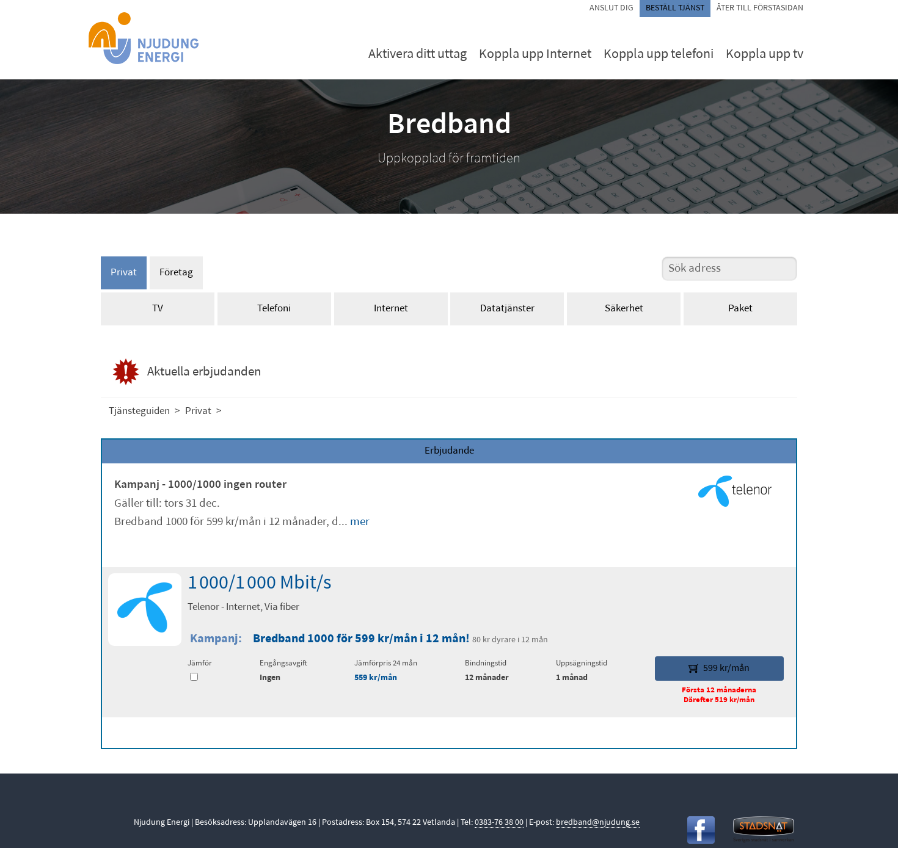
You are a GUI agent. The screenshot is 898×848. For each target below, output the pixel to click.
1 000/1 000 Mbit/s (259, 583)
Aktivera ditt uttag (417, 55)
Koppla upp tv (764, 55)
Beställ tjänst (675, 8)
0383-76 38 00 (499, 822)
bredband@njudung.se (598, 822)
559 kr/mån (375, 678)
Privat (124, 272)
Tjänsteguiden (139, 411)
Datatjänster (507, 308)
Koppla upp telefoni (659, 55)
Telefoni (274, 308)
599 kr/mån (726, 668)
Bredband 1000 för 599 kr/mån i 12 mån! (362, 639)
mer (360, 522)
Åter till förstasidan (760, 8)
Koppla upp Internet (535, 55)
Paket (740, 308)
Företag (176, 272)
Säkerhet (624, 308)
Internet (391, 308)
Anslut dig (611, 8)
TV (157, 308)
